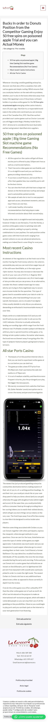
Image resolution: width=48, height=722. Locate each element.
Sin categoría (9, 49)
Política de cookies (24, 691)
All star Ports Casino (18, 73)
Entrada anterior (24, 619)
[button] (29, 717)
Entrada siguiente (24, 624)
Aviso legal (24, 686)
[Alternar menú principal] (43, 8)
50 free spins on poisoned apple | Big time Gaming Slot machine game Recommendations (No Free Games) (24, 63)
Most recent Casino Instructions (22, 70)
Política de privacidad (24, 680)
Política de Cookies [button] (10, 717)
